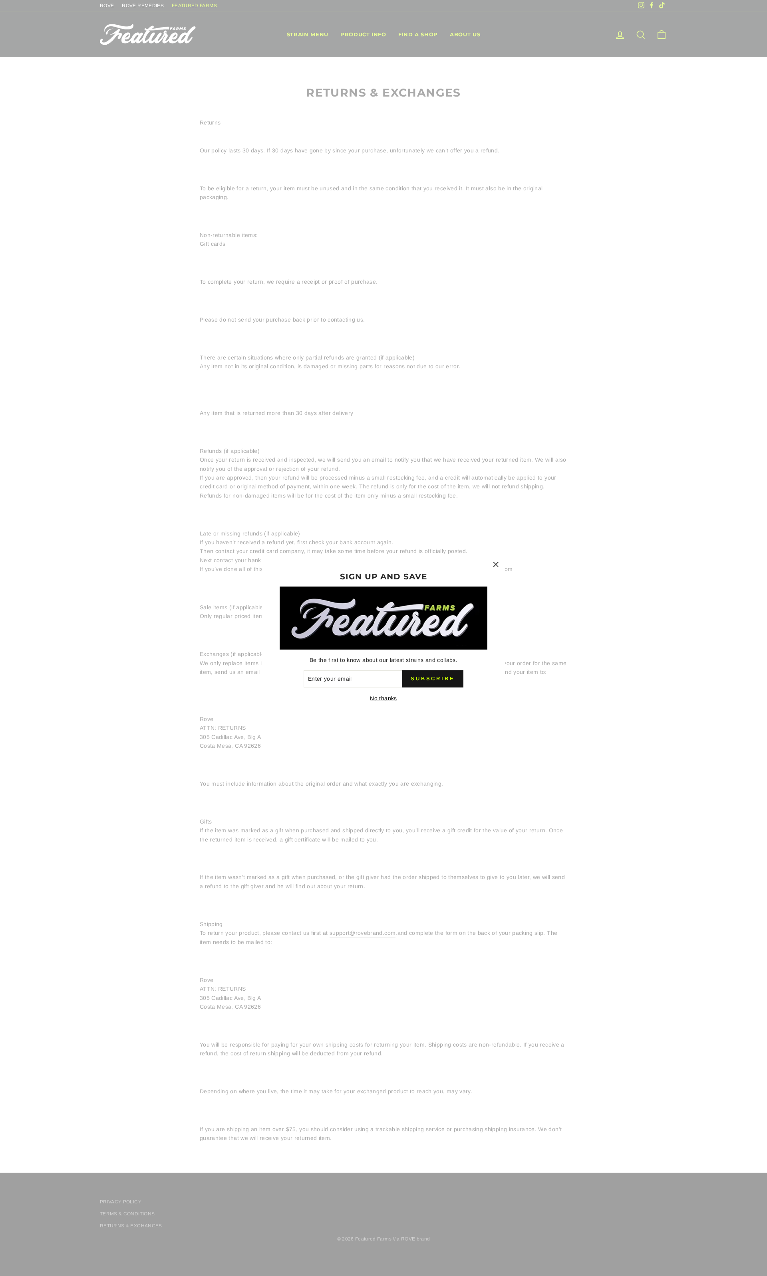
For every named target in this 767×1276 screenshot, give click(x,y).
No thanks (383, 698)
